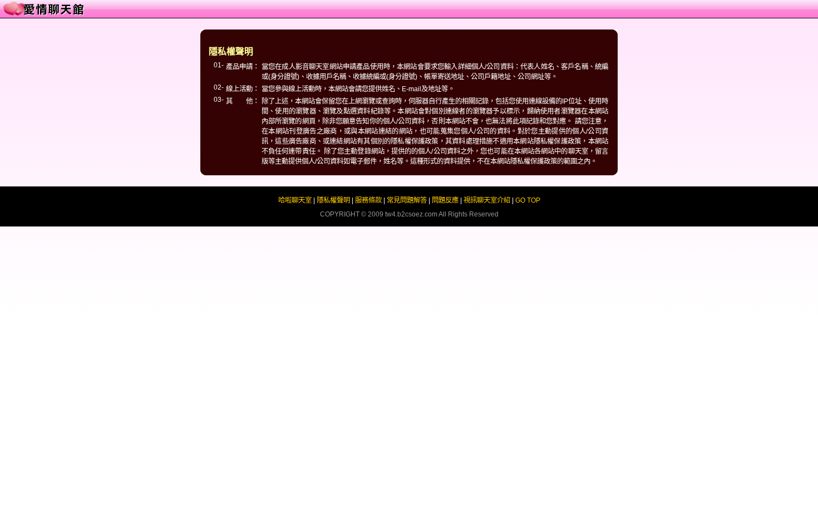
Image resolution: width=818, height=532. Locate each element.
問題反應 (445, 200)
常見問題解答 (407, 200)
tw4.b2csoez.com (411, 214)
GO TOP (527, 200)
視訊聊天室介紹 (487, 200)
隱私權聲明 (333, 200)
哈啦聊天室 (295, 200)
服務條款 (368, 200)
